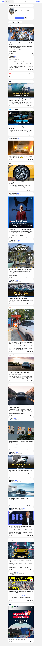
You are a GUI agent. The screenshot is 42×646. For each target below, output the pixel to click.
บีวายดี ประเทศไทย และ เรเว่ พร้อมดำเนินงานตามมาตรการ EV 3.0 (19, 499)
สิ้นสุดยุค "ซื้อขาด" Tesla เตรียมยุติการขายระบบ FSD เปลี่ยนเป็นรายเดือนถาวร (20, 406)
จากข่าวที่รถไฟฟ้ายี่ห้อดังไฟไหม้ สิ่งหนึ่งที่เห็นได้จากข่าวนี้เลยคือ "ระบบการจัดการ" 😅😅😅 (20, 157)
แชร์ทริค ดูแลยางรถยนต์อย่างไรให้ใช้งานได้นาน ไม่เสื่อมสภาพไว (20, 182)
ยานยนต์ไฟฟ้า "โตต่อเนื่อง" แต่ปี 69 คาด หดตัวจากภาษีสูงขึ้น (20, 471)
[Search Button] (5, 1)
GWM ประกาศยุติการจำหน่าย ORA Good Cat (18, 298)
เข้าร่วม (19, 17)
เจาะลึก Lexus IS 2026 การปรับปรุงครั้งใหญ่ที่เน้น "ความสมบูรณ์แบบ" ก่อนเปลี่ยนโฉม (20, 373)
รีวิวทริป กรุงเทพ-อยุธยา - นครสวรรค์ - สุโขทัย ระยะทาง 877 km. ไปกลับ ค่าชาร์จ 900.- (20, 343)
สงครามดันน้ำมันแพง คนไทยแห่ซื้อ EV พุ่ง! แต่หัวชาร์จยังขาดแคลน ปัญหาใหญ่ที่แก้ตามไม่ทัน (20, 99)
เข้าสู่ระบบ (38, 1)
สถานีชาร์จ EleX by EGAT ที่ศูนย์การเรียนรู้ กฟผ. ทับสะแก (20, 269)
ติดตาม (15, 56)
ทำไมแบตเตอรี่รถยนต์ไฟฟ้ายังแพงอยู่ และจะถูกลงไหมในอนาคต (20, 43)
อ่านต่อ (14, 51)
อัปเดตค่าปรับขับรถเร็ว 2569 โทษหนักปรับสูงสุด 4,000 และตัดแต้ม (21, 442)
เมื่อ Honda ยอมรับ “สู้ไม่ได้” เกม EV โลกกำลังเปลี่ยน (20, 229)
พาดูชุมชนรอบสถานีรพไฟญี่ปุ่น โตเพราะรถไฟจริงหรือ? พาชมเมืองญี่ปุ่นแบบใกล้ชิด (21, 592)
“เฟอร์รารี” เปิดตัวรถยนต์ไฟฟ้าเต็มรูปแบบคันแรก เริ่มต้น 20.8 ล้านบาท (20, 127)
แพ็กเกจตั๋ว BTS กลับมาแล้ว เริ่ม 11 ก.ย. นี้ (17, 639)
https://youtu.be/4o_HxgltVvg (19, 595)
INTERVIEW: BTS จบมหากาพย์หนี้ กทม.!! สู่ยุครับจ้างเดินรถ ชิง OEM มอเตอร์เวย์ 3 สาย (20, 527)
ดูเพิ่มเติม (16, 67)
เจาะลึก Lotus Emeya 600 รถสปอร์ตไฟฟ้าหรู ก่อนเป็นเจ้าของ (20, 561)
